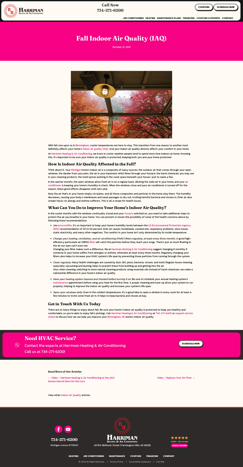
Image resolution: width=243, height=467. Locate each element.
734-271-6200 (110, 10)
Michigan (76, 170)
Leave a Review (179, 445)
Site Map (160, 461)
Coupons (135, 456)
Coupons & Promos (208, 18)
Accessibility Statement (140, 461)
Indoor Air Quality (71, 395)
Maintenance (117, 456)
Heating (150, 18)
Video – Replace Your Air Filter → (176, 377)
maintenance (60, 282)
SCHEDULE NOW (226, 7)
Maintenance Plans (169, 18)
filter (92, 242)
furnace (128, 213)
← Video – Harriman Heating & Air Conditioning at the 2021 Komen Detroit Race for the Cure (81, 379)
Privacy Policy (117, 461)
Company (227, 18)
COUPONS (203, 7)
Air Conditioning (133, 18)
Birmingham (82, 145)
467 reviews (183, 441)
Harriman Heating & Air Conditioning (71, 154)
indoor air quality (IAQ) (95, 149)
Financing (189, 18)
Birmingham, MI (115, 317)
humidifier (66, 225)
